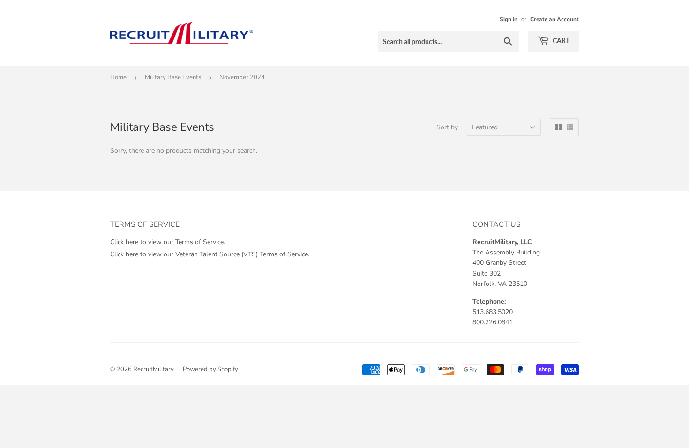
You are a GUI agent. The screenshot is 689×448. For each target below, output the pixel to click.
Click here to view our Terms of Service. (167, 242)
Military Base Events (173, 77)
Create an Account (554, 19)
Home (118, 77)
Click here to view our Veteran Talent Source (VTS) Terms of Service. (209, 254)
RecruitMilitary (153, 369)
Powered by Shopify (210, 369)
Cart (560, 41)
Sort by (447, 127)
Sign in (508, 19)
